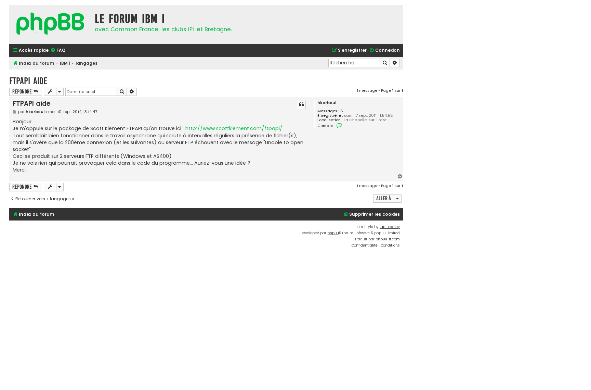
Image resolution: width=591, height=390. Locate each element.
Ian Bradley (390, 226)
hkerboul (326, 103)
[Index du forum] (50, 24)
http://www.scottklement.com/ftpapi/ (234, 128)
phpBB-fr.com (388, 239)
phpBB (333, 233)
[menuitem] (57, 50)
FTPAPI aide (28, 81)
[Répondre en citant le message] (301, 105)
